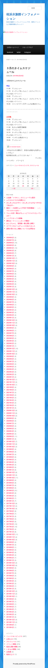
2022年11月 (10, 351)
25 (23, 186)
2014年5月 (10, 606)
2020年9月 (10, 418)
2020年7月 (10, 423)
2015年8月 (10, 570)
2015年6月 (10, 575)
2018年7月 (10, 485)
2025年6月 (10, 273)
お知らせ (9, 639)
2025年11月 (10, 261)
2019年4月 (10, 462)
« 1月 (13, 188)
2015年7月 (10, 573)
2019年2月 (10, 467)
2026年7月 (10, 240)
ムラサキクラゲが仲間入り (16, 200)
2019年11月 (10, 444)
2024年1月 (10, 317)
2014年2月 (10, 614)
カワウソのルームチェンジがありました (20, 226)
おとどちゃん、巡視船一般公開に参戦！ (20, 223)
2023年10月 (10, 325)
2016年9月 (10, 542)
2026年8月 (10, 237)
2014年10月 (10, 596)
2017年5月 (10, 521)
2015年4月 (10, 581)
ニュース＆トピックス (22, 165)
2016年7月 (10, 544)
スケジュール (34, 165)
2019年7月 (10, 454)
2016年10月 (10, 539)
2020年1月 (10, 439)
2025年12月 (10, 258)
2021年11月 (10, 382)
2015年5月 (10, 578)
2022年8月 (10, 359)
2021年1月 (10, 408)
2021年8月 (10, 390)
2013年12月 (10, 619)
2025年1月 (10, 286)
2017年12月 (10, 503)
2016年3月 (10, 555)
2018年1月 (10, 501)
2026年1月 (10, 255)
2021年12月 (10, 379)
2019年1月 (10, 470)
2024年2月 (10, 315)
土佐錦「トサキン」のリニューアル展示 (20, 197)
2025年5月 (10, 276)
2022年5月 (10, 366)
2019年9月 (10, 449)
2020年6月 (10, 426)
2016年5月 (10, 550)
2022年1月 (10, 377)
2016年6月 (10, 547)
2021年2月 (10, 405)
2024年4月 (10, 310)
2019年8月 (10, 452)
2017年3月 (10, 526)
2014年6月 (10, 604)
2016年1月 (10, 560)
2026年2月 (10, 253)
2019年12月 (10, 441)
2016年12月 (10, 534)
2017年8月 (10, 513)
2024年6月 (10, 304)
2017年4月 (10, 524)
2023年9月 (10, 328)
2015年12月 (10, 563)
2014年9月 (10, 599)
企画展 (8, 652)
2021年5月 (10, 397)
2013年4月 (10, 627)
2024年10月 (10, 294)
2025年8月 (10, 268)
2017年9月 (10, 511)
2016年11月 (10, 537)
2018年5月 (10, 490)
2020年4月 (10, 431)
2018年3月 (10, 495)
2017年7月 (10, 516)
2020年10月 (10, 415)
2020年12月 (10, 410)
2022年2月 (10, 374)
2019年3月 (10, 464)
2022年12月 (10, 348)
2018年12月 (10, 472)
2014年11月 (10, 593)
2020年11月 (10, 413)
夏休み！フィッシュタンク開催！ (18, 221)
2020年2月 (10, 436)
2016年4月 (10, 552)
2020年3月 (10, 434)
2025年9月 (10, 266)
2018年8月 (10, 483)
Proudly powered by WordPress (24, 664)
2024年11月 (10, 292)
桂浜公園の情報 (12, 646)
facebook (10, 52)
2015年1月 (10, 588)
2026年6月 (10, 242)
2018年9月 (10, 480)
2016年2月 (10, 557)
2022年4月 (10, 369)
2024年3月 (10, 312)
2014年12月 (10, 591)
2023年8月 (10, 330)
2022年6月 (10, 364)
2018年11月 (10, 475)
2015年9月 (10, 568)
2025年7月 (10, 271)
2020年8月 (10, 421)
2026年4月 (10, 248)
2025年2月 (10, 284)
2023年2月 (10, 343)
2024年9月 (10, 297)
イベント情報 (11, 644)
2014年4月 (10, 609)
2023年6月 (10, 335)
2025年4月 (10, 279)
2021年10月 (10, 384)
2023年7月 (10, 333)
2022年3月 (10, 372)
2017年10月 (10, 508)
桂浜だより (10, 654)
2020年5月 (10, 428)
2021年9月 (10, 387)
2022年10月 (10, 354)
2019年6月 (10, 457)
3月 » (32, 188)
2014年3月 (10, 612)
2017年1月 (10, 532)
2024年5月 (10, 307)
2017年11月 (10, 506)
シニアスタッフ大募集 (14, 218)
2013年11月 (10, 622)
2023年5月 (10, 338)
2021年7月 (10, 392)
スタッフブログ (27, 47)
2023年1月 (10, 346)
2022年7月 (10, 361)
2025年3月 (10, 281)
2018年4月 (10, 493)
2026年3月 (10, 250)
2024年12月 (10, 289)
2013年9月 (10, 625)
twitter (19, 52)
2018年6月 (10, 488)
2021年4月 (10, 400)
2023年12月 (10, 320)
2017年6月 (10, 519)
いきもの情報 (11, 649)
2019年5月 (10, 459)
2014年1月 (10, 617)
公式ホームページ (13, 47)
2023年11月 (10, 322)
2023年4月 (10, 341)
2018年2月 (10, 498)
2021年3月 (10, 403)
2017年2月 (10, 529)
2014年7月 (10, 601)
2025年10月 (10, 263)
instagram (27, 52)
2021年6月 (10, 395)
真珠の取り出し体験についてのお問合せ (20, 228)
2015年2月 (10, 586)
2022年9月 (10, 356)
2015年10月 (10, 565)
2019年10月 (10, 446)
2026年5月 (10, 245)
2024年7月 (10, 302)
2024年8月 (10, 299)
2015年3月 (10, 583)
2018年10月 (10, 477)
